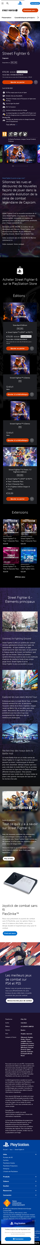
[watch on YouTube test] (30, 160)
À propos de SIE (8, 1157)
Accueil (5, 1149)
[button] (20, 154)
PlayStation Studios (9, 1163)
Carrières (6, 1160)
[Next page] (37, 17)
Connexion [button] (7, 1195)
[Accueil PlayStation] (20, 3)
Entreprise (6, 1169)
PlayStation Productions (10, 1166)
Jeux (11, 1149)
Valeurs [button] (6, 1181)
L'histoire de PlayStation (10, 1171)
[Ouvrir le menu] (2, 3)
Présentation (6, 18)
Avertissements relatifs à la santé (15, 1112)
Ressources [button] (7, 1191)
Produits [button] (6, 1177)
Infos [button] (5, 1154)
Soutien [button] (6, 1186)
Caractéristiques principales (25, 18)
